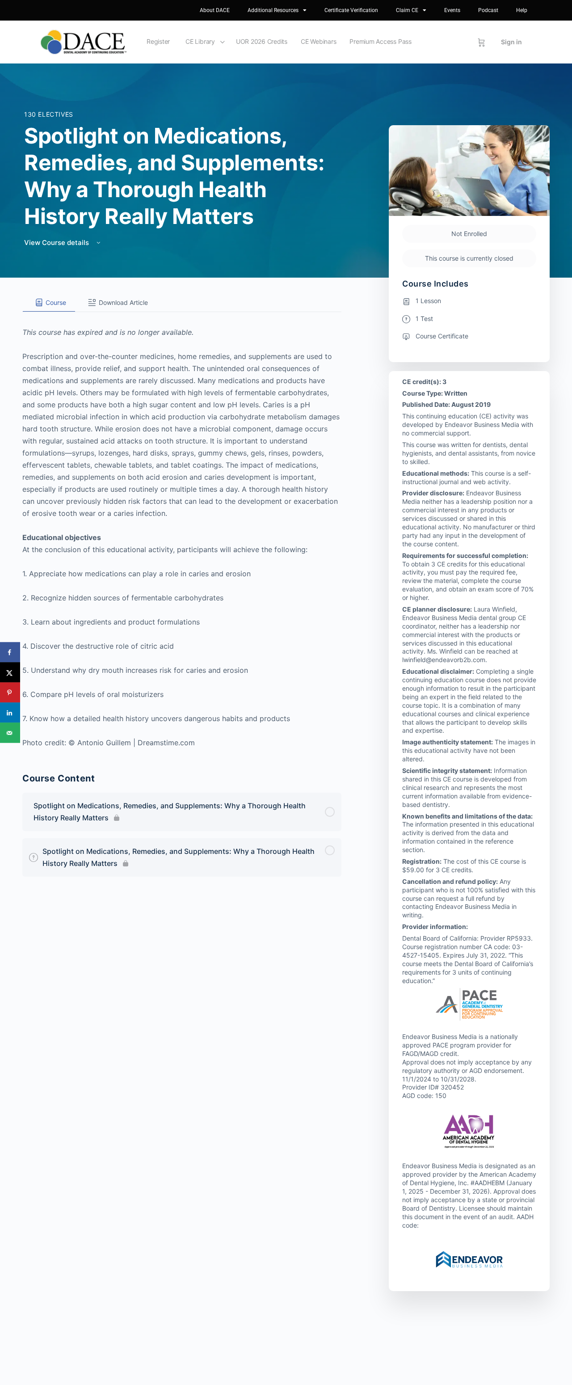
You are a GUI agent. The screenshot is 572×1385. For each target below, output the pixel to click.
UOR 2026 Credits (261, 41)
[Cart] (481, 42)
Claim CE (407, 10)
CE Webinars (318, 41)
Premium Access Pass (380, 41)
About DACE (215, 10)
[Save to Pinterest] (10, 693)
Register (158, 41)
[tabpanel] (181, 530)
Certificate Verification (351, 10)
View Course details (57, 242)
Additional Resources (273, 10)
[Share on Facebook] (10, 652)
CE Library (200, 41)
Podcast (488, 10)
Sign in (511, 42)
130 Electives (48, 114)
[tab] (49, 302)
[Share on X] (10, 673)
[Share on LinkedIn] (10, 713)
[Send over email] (10, 733)
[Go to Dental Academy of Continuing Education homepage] (83, 41)
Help (521, 10)
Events (452, 10)
